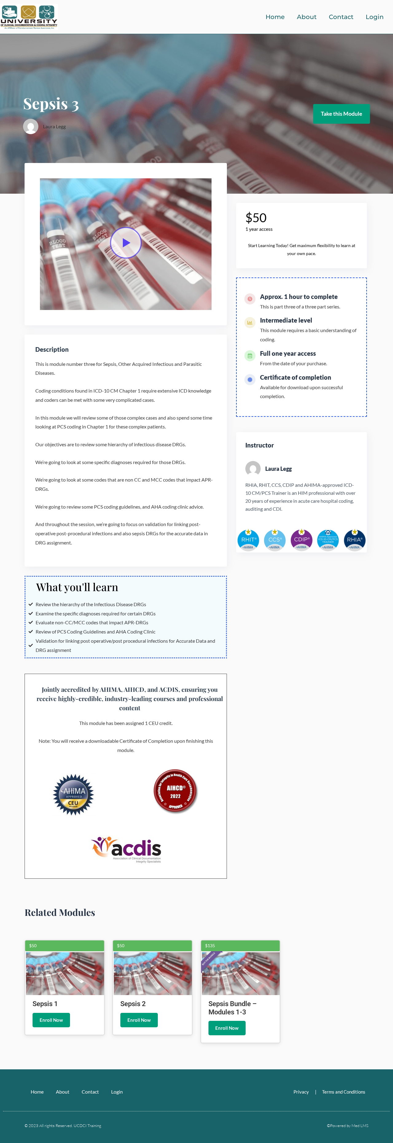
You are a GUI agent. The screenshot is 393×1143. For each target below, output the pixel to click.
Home (275, 17)
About (307, 17)
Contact (341, 17)
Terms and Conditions (343, 1092)
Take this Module (341, 113)
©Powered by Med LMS (347, 1125)
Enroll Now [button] (51, 1020)
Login (375, 17)
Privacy (301, 1092)
